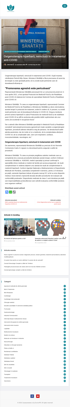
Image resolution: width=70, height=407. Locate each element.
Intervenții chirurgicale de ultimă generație (16, 322)
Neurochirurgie (8, 341)
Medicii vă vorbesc (9, 335)
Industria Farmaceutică (10, 315)
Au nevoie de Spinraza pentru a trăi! (15, 238)
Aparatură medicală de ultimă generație (15, 286)
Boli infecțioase (8, 292)
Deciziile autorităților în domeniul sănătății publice (20, 51)
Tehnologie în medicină (10, 371)
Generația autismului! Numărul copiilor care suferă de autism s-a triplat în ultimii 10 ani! (50, 239)
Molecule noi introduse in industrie (14, 338)
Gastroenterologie (9, 312)
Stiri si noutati (8, 368)
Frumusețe (7, 309)
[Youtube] (38, 396)
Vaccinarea (7, 381)
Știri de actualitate (9, 364)
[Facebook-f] (32, 396)
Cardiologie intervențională (12, 299)
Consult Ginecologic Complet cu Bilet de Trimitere (18, 263)
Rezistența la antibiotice (11, 351)
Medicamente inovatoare (11, 332)
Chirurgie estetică (9, 302)
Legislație (7, 328)
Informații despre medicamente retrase (15, 318)
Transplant (7, 374)
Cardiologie (7, 296)
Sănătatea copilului (9, 358)
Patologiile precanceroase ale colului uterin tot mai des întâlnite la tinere (24, 266)
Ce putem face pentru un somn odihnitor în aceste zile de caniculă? (23, 260)
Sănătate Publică (44, 51)
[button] (66, 238)
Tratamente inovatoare (12, 219)
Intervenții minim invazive (11, 325)
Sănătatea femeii (9, 361)
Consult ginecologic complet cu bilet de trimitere (18, 270)
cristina (10, 64)
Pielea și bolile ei (9, 348)
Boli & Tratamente (41, 219)
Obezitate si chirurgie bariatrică (13, 345)
